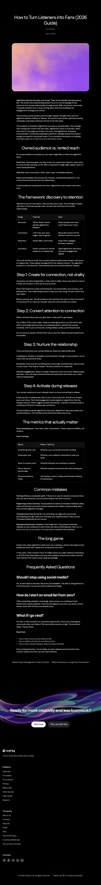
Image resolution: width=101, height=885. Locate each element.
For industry (12, 32)
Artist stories (8, 792)
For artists (11, 24)
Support (6, 800)
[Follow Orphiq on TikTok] (8, 860)
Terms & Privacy (10, 835)
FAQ (4, 831)
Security (6, 823)
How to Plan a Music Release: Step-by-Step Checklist (41, 644)
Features (10, 15)
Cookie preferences (11, 839)
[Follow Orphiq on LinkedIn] (22, 860)
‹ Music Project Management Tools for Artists (30, 662)
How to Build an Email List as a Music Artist (37, 641)
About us (7, 815)
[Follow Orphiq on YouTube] (13, 860)
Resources (7, 787)
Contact (6, 819)
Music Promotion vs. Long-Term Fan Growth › (71, 662)
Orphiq (39, 649)
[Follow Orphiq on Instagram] (4, 860)
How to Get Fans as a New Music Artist (45, 139)
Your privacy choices (12, 844)
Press (5, 827)
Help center (8, 796)
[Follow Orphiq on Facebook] (17, 860)
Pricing (12, 41)
